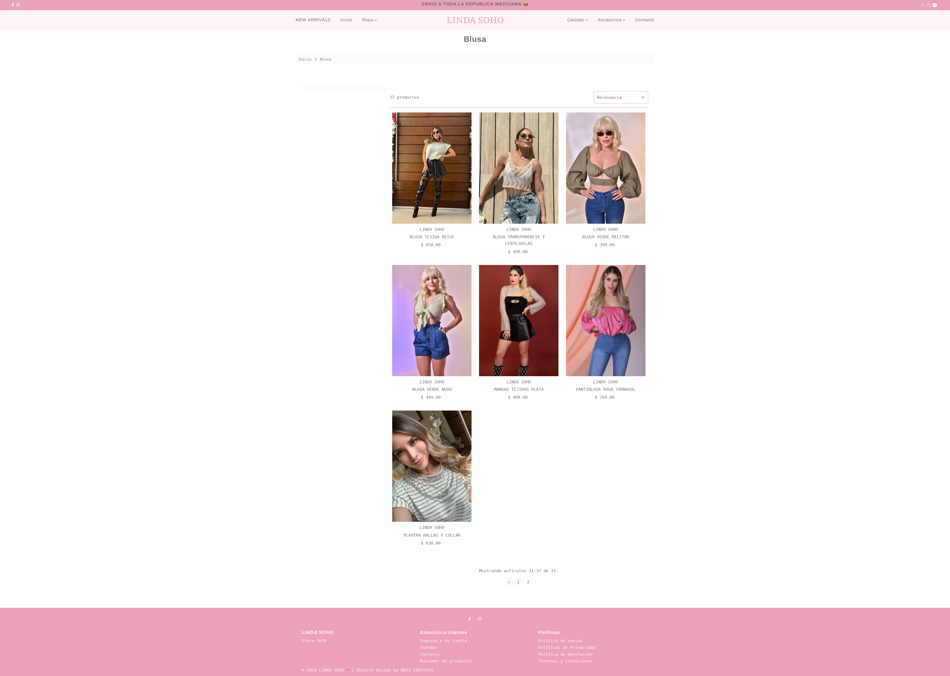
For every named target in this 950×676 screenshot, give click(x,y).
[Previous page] (509, 582)
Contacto (644, 20)
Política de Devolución (565, 654)
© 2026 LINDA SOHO (323, 670)
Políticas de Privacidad (566, 647)
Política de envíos (560, 640)
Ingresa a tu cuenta (443, 640)
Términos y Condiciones (565, 660)
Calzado (576, 20)
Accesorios (610, 20)
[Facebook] (13, 4)
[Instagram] (18, 4)
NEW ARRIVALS (313, 20)
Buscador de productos (446, 660)
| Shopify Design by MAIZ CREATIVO (392, 670)
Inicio (346, 20)
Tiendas (428, 647)
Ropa (368, 20)
